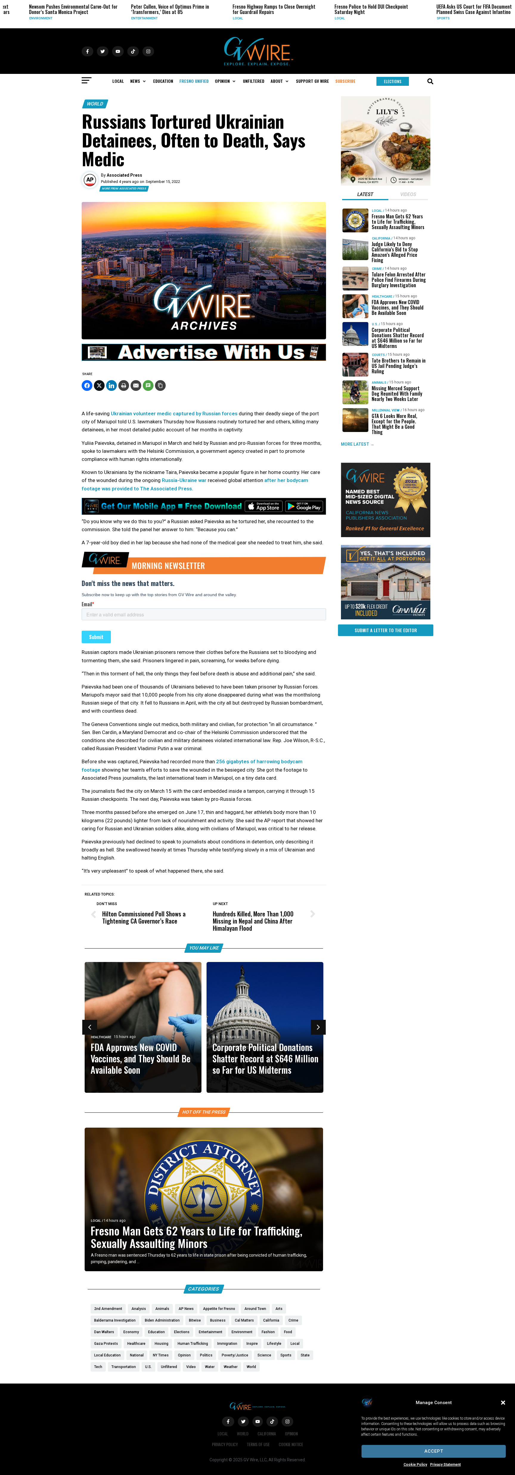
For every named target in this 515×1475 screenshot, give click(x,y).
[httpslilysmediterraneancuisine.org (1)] (385, 184)
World (95, 104)
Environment (15, 18)
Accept (433, 1451)
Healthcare (101, 1037)
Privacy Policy (225, 1444)
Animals (379, 383)
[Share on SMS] (148, 385)
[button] (503, 1403)
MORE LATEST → (357, 444)
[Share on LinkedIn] (111, 385)
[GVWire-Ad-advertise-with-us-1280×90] (204, 359)
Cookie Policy (415, 1464)
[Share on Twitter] (99, 385)
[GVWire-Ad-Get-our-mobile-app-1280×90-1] (204, 513)
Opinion (291, 1433)
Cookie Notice (291, 1444)
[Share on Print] (123, 385)
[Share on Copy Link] (160, 385)
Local (213, 18)
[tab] (365, 195)
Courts (378, 355)
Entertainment (119, 18)
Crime (377, 269)
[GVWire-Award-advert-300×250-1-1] (385, 535)
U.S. (216, 1037)
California (381, 238)
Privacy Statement (445, 1464)
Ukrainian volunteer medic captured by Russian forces (174, 413)
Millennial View (386, 410)
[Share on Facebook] (87, 385)
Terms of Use (258, 1444)
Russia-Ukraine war (184, 480)
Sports (418, 18)
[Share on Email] (136, 385)
